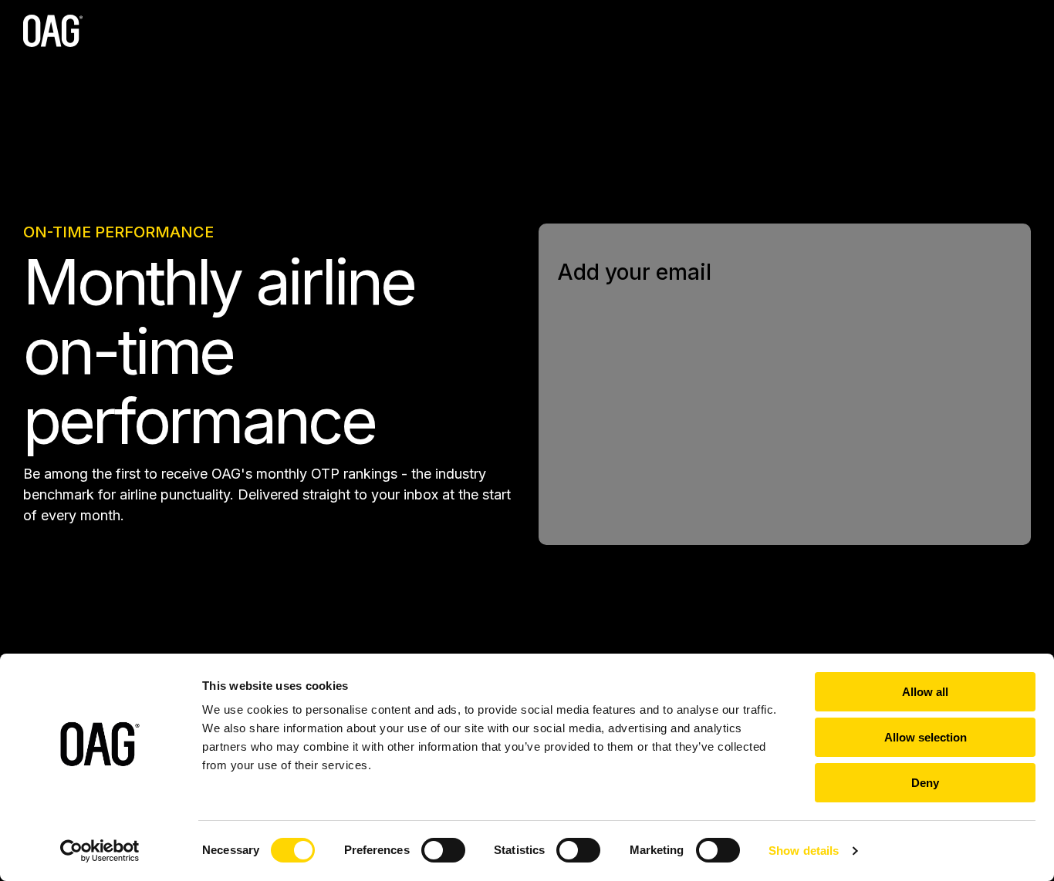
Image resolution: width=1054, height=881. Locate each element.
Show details (804, 850)
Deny (925, 782)
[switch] (443, 850)
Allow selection (925, 737)
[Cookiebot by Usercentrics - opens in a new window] (99, 851)
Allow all (925, 691)
